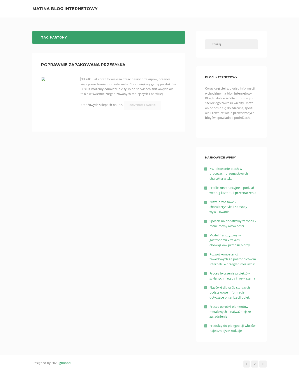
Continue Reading (142, 105)
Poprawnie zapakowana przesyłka (83, 64)
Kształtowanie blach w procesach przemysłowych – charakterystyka (229, 174)
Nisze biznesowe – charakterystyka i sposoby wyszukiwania (228, 207)
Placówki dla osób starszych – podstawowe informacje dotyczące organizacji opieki (230, 292)
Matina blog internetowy (65, 8)
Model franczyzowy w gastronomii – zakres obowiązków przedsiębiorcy (229, 240)
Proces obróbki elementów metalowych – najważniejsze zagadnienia (230, 311)
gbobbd (65, 363)
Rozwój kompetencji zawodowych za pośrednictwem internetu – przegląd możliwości (232, 259)
